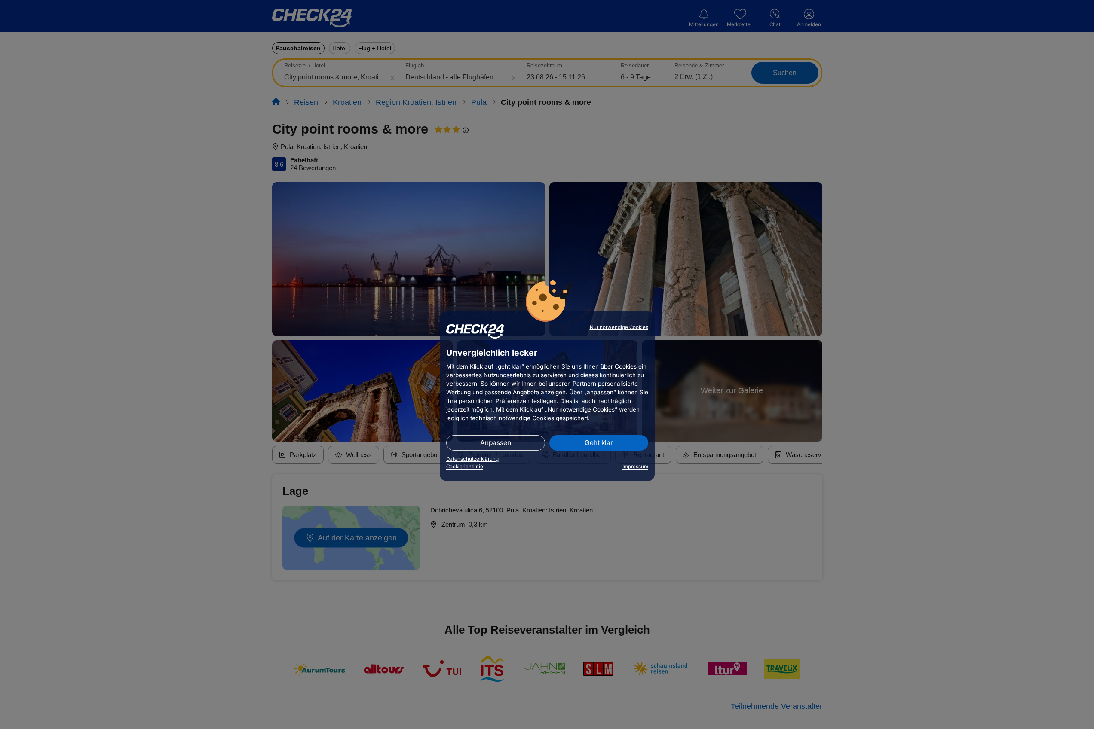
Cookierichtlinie (464, 467)
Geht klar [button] (599, 443)
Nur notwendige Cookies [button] (619, 327)
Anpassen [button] (495, 443)
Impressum (635, 467)
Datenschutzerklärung (472, 459)
